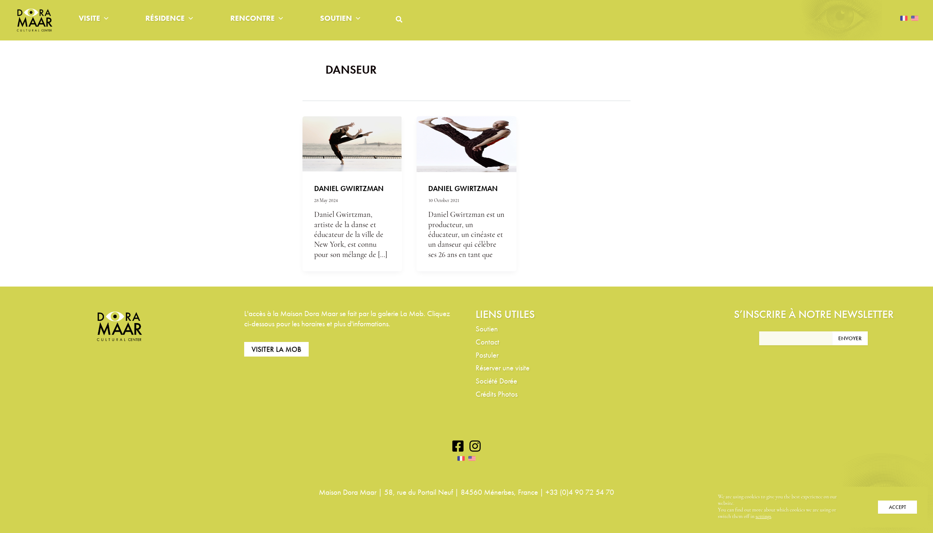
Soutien (336, 18)
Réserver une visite (503, 367)
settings (763, 517)
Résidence (165, 18)
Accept (897, 507)
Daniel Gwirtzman (349, 188)
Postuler (487, 354)
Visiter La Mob (276, 349)
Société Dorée (496, 380)
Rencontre (252, 18)
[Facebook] (458, 446)
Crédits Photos (497, 393)
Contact (487, 341)
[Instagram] (475, 446)
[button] (104, 18)
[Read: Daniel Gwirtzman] (352, 144)
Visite (89, 18)
